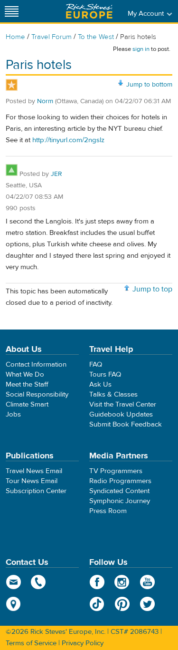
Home (15, 36)
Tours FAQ (105, 374)
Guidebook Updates (121, 414)
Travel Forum (51, 36)
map (13, 603)
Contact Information (36, 364)
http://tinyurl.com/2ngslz (68, 140)
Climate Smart (27, 404)
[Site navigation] (12, 11)
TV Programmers (115, 470)
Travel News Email (34, 470)
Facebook (97, 582)
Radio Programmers (120, 480)
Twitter (147, 603)
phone (39, 582)
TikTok (97, 603)
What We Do (25, 374)
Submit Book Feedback (125, 424)
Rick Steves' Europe (89, 11)
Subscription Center (36, 490)
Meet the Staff (27, 384)
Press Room (108, 510)
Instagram (122, 582)
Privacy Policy (82, 643)
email (13, 582)
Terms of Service (31, 643)
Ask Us (100, 384)
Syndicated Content (119, 490)
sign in (141, 49)
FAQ (95, 364)
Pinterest (122, 603)
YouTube (147, 582)
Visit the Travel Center (122, 404)
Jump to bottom (149, 84)
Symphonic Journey (119, 500)
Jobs (13, 414)
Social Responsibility (37, 394)
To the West (96, 36)
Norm (45, 101)
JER (56, 174)
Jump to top (152, 289)
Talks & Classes (113, 394)
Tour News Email (31, 480)
